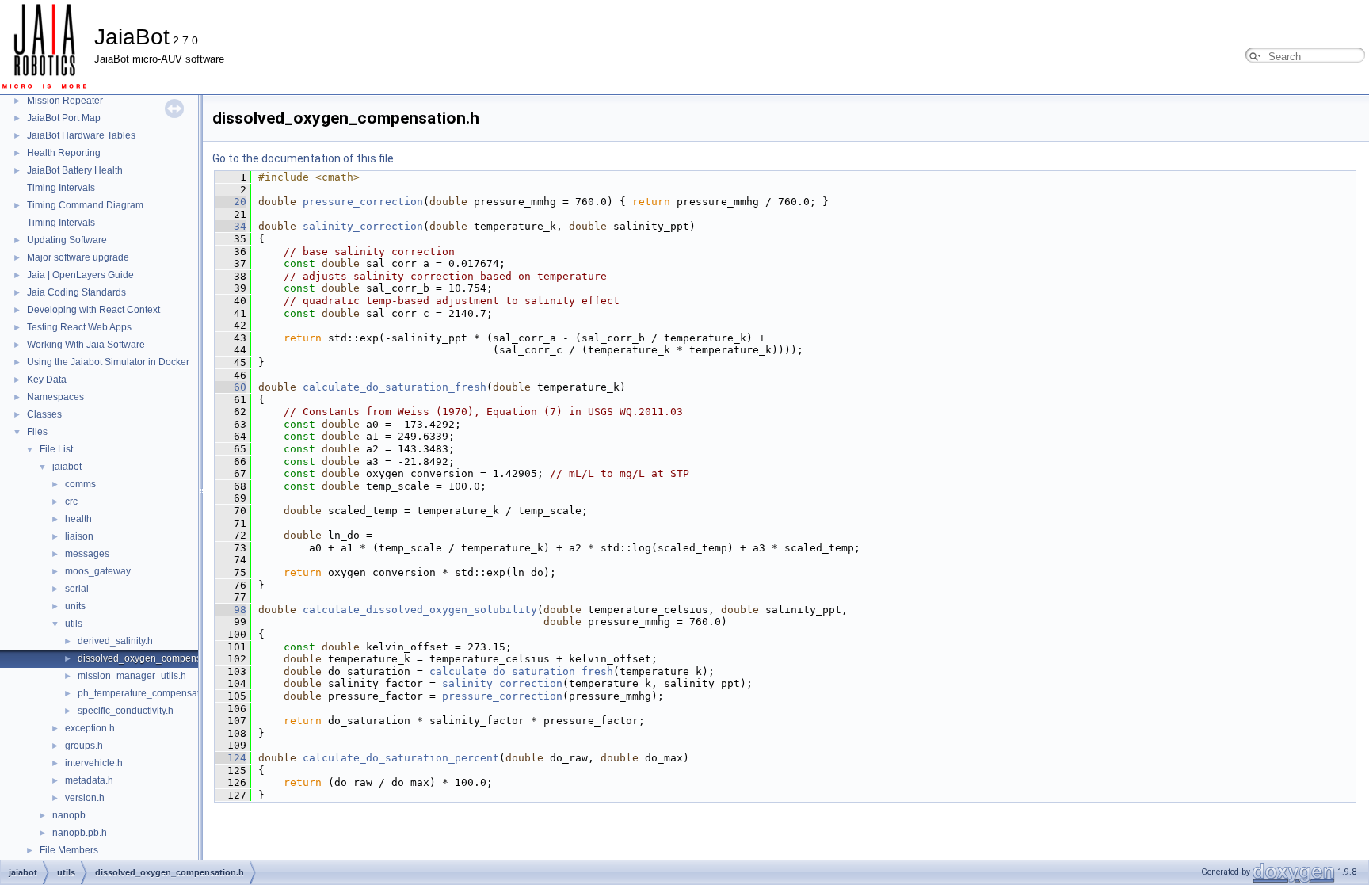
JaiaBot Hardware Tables (81, 135)
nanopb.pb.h (79, 832)
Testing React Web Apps (79, 327)
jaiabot (67, 466)
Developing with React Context (93, 309)
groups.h (84, 745)
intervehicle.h (94, 763)
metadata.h (89, 780)
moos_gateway (98, 571)
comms (80, 484)
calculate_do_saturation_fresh (394, 387)
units (75, 606)
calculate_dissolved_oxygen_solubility (420, 610)
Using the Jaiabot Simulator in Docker (108, 362)
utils (73, 623)
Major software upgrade (78, 257)
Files (37, 431)
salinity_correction (363, 226)
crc (71, 501)
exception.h (90, 728)
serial (77, 588)
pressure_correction (363, 202)
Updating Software (67, 240)
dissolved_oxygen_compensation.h (154, 658)
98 (230, 610)
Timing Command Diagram (85, 205)
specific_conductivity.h (126, 710)
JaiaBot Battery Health (75, 170)
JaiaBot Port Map (64, 118)
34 (230, 226)
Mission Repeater (65, 100)
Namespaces (55, 396)
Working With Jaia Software (86, 344)
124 (230, 758)
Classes (44, 414)
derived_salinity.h (115, 641)
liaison (79, 536)
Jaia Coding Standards (76, 292)
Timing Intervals (61, 187)
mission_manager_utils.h (132, 675)
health (78, 519)
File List (56, 449)
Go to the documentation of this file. (304, 158)
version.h (85, 797)
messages (87, 553)
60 (230, 387)
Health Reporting (64, 152)
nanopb (69, 815)
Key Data (47, 379)
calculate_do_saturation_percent (401, 758)
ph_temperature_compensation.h (149, 693)
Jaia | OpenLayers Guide (80, 274)
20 (230, 202)
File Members (69, 850)
